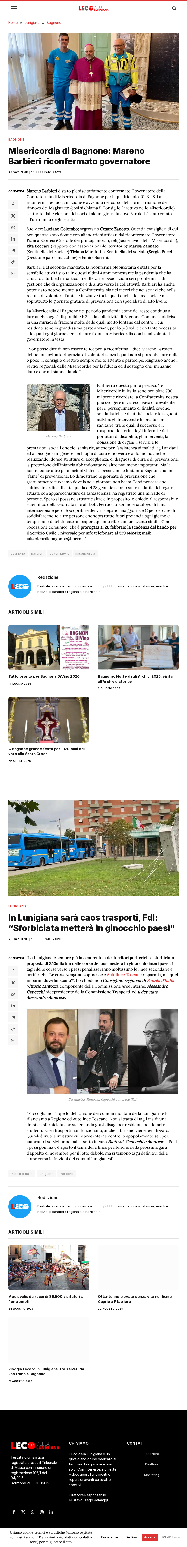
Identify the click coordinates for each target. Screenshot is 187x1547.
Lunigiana (17, 906)
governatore (59, 553)
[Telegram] (13, 250)
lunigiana (46, 1174)
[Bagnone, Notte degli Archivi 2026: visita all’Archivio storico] (138, 647)
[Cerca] (173, 8)
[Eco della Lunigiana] (93, 8)
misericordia (85, 553)
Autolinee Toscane (124, 974)
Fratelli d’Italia (160, 980)
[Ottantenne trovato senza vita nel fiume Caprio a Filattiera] (138, 1268)
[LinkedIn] (13, 239)
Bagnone (16, 139)
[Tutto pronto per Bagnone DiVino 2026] (48, 647)
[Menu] (14, 8)
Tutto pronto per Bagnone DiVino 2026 (44, 676)
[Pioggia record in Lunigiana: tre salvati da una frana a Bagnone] (48, 1340)
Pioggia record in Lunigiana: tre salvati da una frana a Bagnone (46, 1371)
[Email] (13, 273)
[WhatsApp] (13, 227)
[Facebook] (13, 204)
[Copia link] (13, 262)
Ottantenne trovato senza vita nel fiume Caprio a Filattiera (135, 1299)
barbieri (37, 553)
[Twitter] (13, 216)
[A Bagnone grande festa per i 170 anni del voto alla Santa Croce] (48, 720)
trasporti (66, 1174)
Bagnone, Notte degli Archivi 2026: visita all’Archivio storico (135, 679)
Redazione (18, 172)
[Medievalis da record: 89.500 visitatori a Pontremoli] (48, 1268)
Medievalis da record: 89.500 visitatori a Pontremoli (45, 1299)
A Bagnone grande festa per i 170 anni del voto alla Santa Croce (46, 751)
